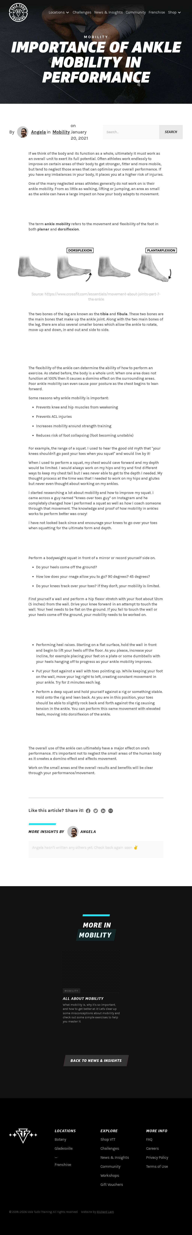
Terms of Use (157, 1166)
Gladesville (64, 1148)
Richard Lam (105, 1212)
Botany (60, 1139)
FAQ (149, 1139)
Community (136, 12)
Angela (38, 132)
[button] (59, 12)
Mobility (61, 132)
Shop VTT (107, 1139)
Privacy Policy (157, 1157)
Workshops (109, 1175)
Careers (152, 1148)
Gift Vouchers (111, 1184)
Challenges (82, 12)
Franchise (157, 12)
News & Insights (108, 12)
